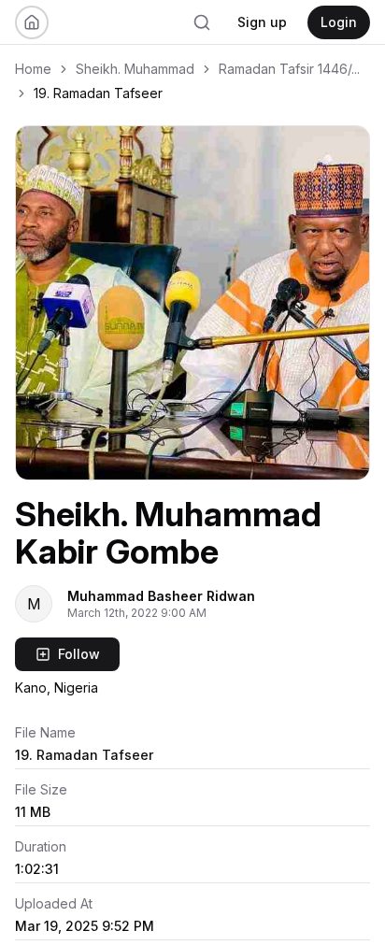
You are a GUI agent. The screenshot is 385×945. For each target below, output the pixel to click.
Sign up (262, 22)
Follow (79, 654)
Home (33, 69)
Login (339, 22)
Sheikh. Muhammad (135, 69)
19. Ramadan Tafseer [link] (98, 93)
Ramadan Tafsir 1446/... (289, 69)
